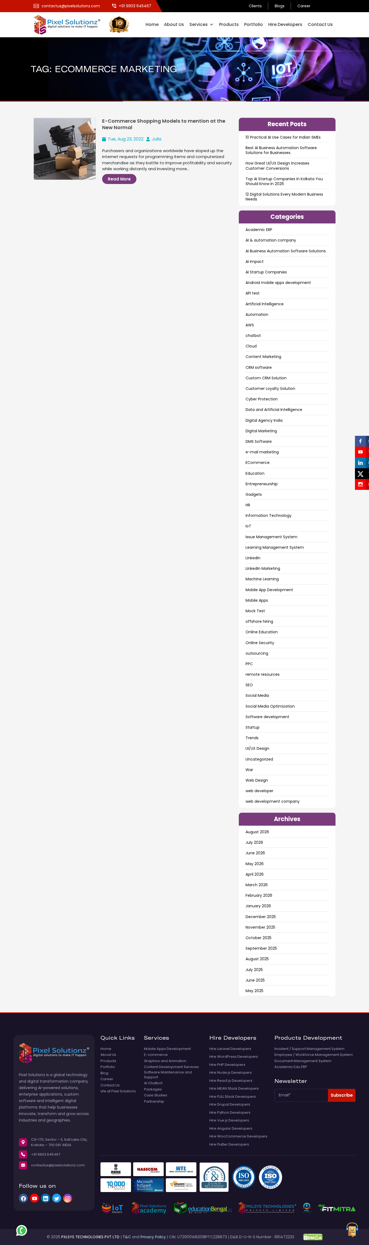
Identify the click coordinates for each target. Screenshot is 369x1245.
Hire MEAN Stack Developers (234, 1088)
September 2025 (261, 948)
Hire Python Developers (229, 1112)
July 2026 (254, 842)
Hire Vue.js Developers (229, 1120)
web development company (273, 801)
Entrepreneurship (262, 484)
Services (198, 24)
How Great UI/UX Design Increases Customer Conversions (277, 165)
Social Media (257, 695)
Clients (255, 6)
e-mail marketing (262, 452)
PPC (249, 664)
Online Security (260, 642)
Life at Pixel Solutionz (118, 1091)
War (249, 769)
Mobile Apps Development (167, 1048)
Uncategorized (259, 759)
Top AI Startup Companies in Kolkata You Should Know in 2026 (284, 181)
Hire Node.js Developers (230, 1072)
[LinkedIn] (45, 1198)
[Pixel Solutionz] (71, 24)
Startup (253, 727)
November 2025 (260, 927)
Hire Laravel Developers (230, 1048)
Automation (257, 314)
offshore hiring (259, 621)
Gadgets (254, 494)
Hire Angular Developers (230, 1128)
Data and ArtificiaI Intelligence (274, 409)
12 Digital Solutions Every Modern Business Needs (284, 197)
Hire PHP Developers (227, 1064)
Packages (153, 1089)
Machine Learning (262, 579)
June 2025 (255, 980)
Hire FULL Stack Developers (232, 1096)
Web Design (257, 780)
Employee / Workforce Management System (313, 1054)
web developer (259, 791)
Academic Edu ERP (290, 1067)
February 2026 (259, 895)
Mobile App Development (269, 590)
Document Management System (302, 1061)
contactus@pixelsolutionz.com (58, 1165)
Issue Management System (271, 537)
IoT (248, 526)
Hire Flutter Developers (229, 1144)
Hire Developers (285, 24)
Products (229, 24)
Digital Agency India (264, 420)
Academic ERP (259, 229)
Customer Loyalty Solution (270, 388)
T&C (127, 1236)
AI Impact (255, 261)
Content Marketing (263, 356)
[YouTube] (34, 1198)
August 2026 (257, 832)
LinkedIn (253, 558)
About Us (174, 24)
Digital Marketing (261, 431)
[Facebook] (23, 1198)
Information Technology (268, 515)
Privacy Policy (153, 1236)
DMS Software (259, 441)
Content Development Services (171, 1067)
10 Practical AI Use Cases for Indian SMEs (283, 137)
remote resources (263, 674)
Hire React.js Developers (230, 1080)
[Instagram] (67, 1198)
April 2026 (255, 874)
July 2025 (254, 969)
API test (253, 293)
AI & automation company (271, 240)
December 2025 (261, 916)
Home (152, 24)
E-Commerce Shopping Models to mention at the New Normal (163, 124)
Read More (119, 179)
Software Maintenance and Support (168, 1075)
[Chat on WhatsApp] (21, 1230)
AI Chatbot (153, 1083)
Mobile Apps (257, 600)
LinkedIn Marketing (263, 568)
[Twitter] (56, 1198)
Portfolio (253, 24)
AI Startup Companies (266, 272)
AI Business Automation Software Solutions (286, 251)
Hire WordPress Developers (233, 1056)
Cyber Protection (262, 399)
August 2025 (257, 959)
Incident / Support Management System (309, 1048)
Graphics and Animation (165, 1061)
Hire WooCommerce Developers (238, 1136)
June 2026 (255, 853)
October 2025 (258, 938)
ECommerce (258, 462)
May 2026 (255, 863)
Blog (104, 1073)
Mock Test (255, 611)
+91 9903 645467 (45, 1154)
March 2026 (257, 885)
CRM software (259, 367)
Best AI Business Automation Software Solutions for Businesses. (281, 150)
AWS (250, 325)
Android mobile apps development (278, 282)
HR (248, 505)
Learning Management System (275, 547)
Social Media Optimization (270, 706)
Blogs (279, 6)
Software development (267, 716)
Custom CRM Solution (266, 378)
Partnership (154, 1101)
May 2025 (254, 990)
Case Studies (155, 1095)
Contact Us (320, 24)
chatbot (253, 335)
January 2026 (258, 906)
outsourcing (257, 653)
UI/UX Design (257, 748)
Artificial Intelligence (265, 304)
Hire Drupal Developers (229, 1104)
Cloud (251, 346)
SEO (249, 685)
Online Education (262, 632)
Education (255, 473)
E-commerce (156, 1054)
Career (303, 6)
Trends (252, 738)
